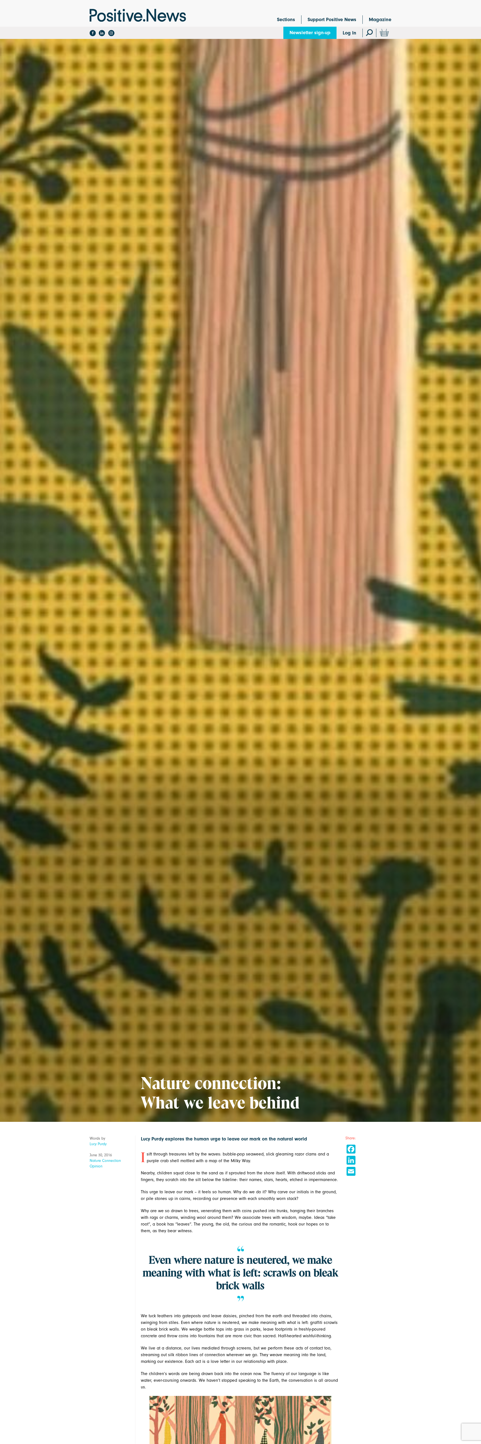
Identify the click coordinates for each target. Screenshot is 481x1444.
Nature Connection (105, 1160)
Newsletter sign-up (309, 33)
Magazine (380, 20)
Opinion (96, 1166)
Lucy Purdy (98, 1144)
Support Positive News (332, 20)
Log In (349, 33)
